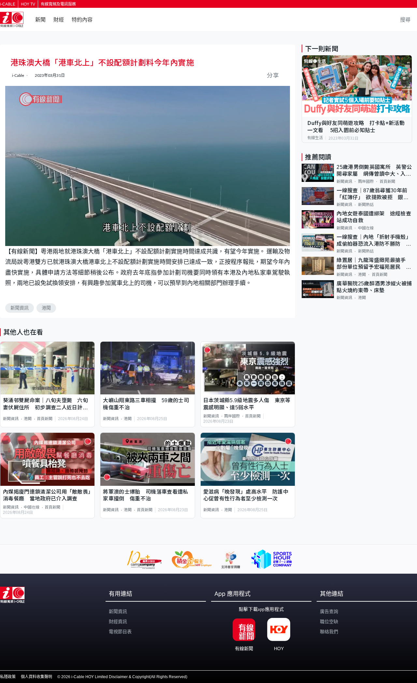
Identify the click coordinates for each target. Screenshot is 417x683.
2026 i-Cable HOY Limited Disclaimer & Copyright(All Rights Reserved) (124, 677)
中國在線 (31, 507)
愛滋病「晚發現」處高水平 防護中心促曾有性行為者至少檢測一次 (245, 495)
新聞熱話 (366, 204)
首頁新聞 (44, 419)
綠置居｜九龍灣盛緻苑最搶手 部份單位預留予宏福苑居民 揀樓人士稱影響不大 (374, 264)
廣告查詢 (329, 611)
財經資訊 (118, 621)
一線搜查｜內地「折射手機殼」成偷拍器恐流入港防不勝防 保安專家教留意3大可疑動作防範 (374, 241)
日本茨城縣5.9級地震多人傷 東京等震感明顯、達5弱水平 (247, 404)
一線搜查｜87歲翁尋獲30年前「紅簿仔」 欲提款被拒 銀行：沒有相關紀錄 (372, 194)
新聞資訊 (19, 308)
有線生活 (315, 138)
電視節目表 (120, 632)
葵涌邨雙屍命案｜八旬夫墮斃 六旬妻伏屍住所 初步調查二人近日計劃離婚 (45, 404)
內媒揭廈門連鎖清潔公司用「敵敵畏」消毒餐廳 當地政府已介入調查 (47, 495)
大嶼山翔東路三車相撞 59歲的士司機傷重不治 (146, 404)
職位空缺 (329, 621)
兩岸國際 (232, 416)
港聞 (46, 308)
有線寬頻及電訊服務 (58, 4)
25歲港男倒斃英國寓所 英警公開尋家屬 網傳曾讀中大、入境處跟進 (374, 171)
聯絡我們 (329, 632)
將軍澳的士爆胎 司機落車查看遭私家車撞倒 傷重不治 (145, 495)
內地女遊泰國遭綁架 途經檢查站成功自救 (374, 217)
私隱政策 (8, 677)
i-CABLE (7, 4)
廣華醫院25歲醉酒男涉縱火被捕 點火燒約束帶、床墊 (374, 287)
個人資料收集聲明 (36, 677)
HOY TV (28, 4)
